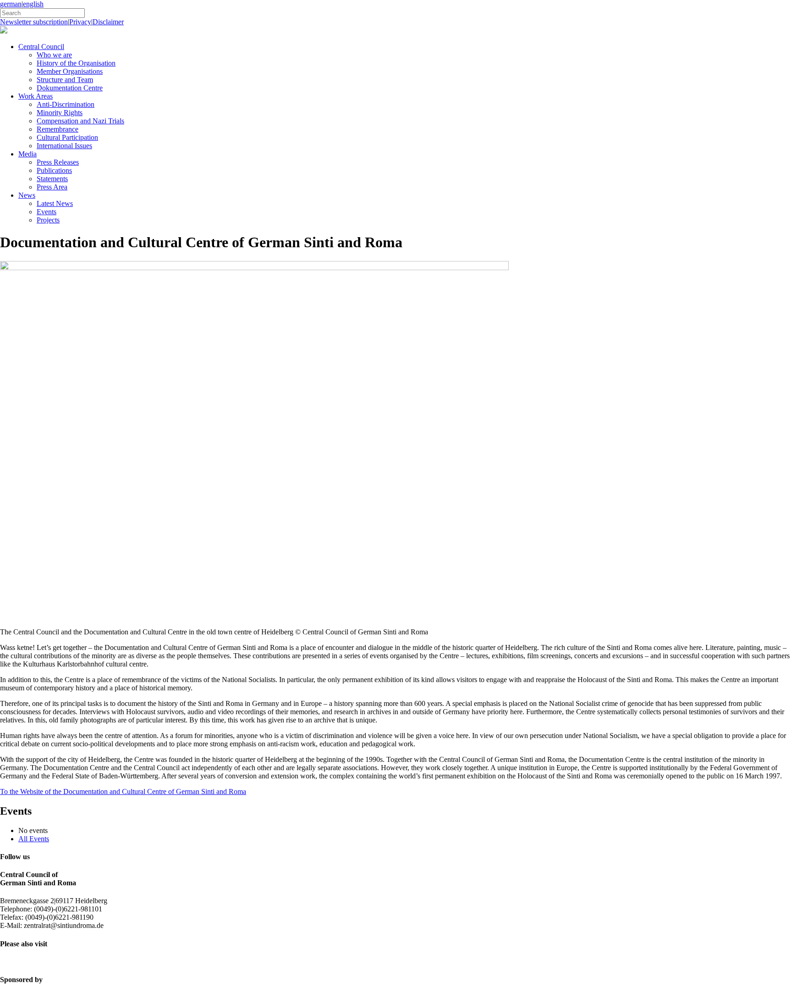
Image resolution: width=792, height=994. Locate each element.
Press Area (52, 187)
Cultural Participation (67, 137)
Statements (52, 179)
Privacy (80, 22)
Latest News (55, 203)
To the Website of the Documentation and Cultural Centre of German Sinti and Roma (123, 791)
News (26, 195)
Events (46, 212)
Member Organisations (70, 71)
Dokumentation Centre (70, 88)
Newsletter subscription (34, 22)
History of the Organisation (76, 63)
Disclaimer (108, 22)
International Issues (64, 146)
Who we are (54, 55)
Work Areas (35, 96)
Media (27, 154)
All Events (33, 839)
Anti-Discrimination (65, 104)
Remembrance (57, 129)
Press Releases (58, 162)
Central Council (41, 46)
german (11, 4)
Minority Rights (59, 113)
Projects (48, 220)
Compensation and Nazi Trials (80, 121)
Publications (54, 170)
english (33, 4)
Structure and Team (65, 79)
